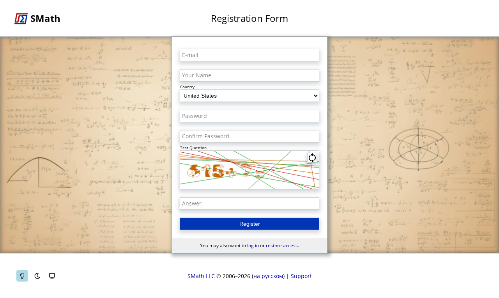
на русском (268, 276)
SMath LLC (201, 276)
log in (253, 245)
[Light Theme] (22, 276)
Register (249, 224)
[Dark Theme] (37, 276)
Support (301, 276)
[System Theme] (52, 276)
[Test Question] (249, 169)
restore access (282, 245)
